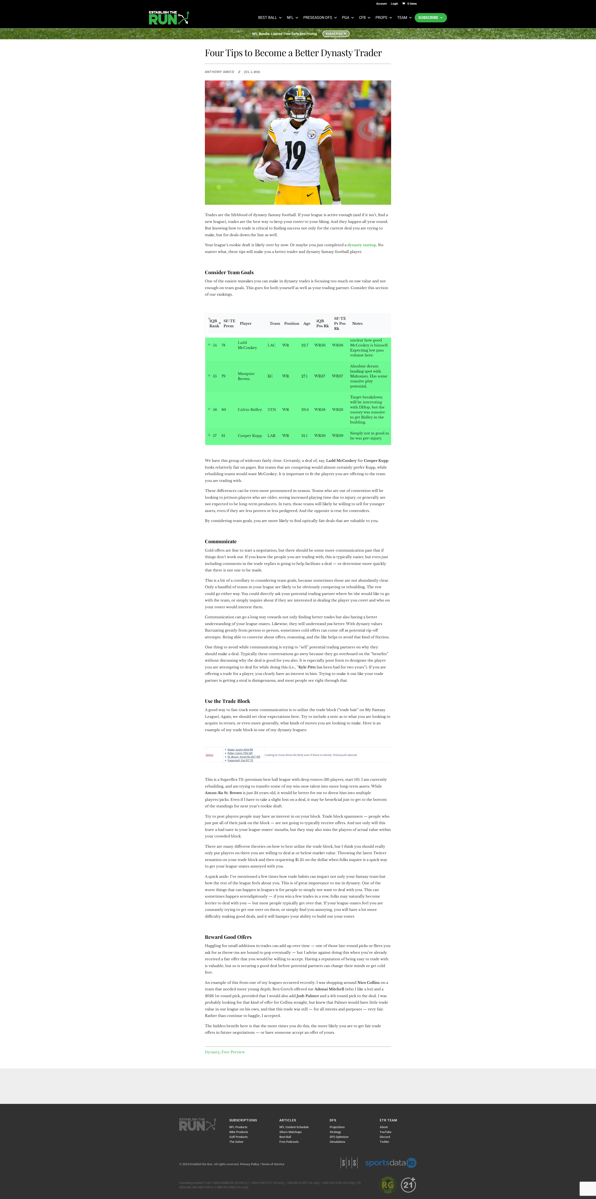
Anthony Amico (219, 72)
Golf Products (238, 1137)
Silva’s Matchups (290, 1132)
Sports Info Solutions (349, 1162)
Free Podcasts (289, 1142)
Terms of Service (272, 1164)
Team (402, 17)
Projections (337, 1127)
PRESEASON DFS (317, 17)
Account (381, 3)
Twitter (384, 1142)
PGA (345, 17)
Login (394, 3)
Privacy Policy (249, 1164)
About (384, 1127)
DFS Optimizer (339, 1137)
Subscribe (428, 17)
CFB (362, 17)
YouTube (385, 1132)
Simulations (337, 1142)
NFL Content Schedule (294, 1127)
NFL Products (238, 1127)
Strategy (335, 1132)
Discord (385, 1137)
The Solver (236, 1142)
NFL (290, 17)
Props (381, 17)
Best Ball (267, 17)
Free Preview (233, 1052)
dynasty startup (361, 245)
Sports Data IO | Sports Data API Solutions (391, 1163)
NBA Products (238, 1132)
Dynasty (212, 1052)
